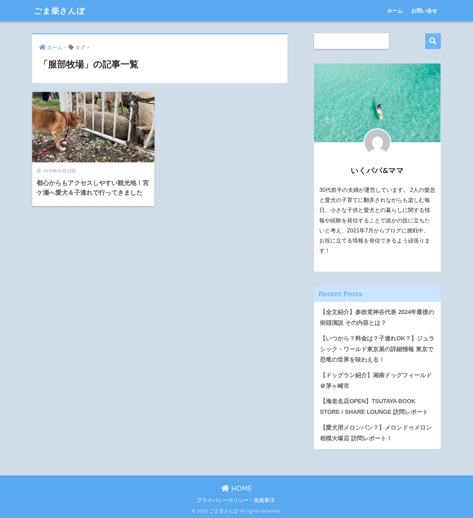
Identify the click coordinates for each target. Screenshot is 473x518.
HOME (240, 488)
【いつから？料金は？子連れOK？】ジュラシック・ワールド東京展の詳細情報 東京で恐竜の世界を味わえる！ (377, 349)
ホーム (395, 11)
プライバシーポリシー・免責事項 (236, 500)
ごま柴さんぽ (60, 11)
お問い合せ (424, 11)
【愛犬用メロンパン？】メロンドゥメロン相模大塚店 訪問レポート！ (376, 433)
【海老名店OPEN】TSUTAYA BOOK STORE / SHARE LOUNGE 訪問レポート (374, 406)
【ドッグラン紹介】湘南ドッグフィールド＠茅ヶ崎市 (376, 380)
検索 (433, 41)
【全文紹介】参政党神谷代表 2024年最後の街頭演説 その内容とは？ (377, 317)
